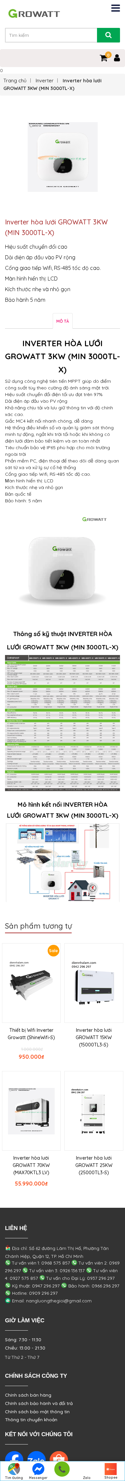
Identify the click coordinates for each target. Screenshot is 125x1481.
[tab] (63, 321)
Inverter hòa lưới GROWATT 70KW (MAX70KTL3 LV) (31, 1165)
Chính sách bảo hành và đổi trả (39, 1403)
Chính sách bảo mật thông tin (37, 1411)
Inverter (45, 80)
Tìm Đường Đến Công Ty (14, 1478)
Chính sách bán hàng (28, 1395)
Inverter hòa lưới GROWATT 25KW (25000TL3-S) (93, 1165)
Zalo (87, 1478)
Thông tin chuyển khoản (31, 1419)
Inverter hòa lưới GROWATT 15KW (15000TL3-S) (94, 1037)
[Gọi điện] (61, 1471)
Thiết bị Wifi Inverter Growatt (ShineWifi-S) (31, 1033)
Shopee (110, 1477)
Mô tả (62, 321)
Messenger (38, 1478)
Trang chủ (15, 80)
